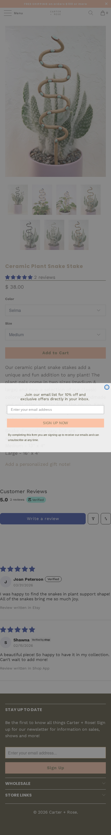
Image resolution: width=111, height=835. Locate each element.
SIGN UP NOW (55, 423)
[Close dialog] (107, 387)
